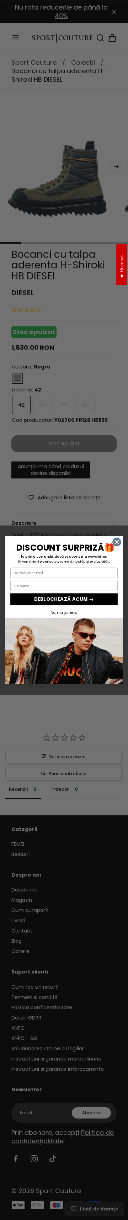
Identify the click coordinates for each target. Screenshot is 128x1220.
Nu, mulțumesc (64, 612)
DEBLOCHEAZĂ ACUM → (64, 599)
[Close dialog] (117, 542)
